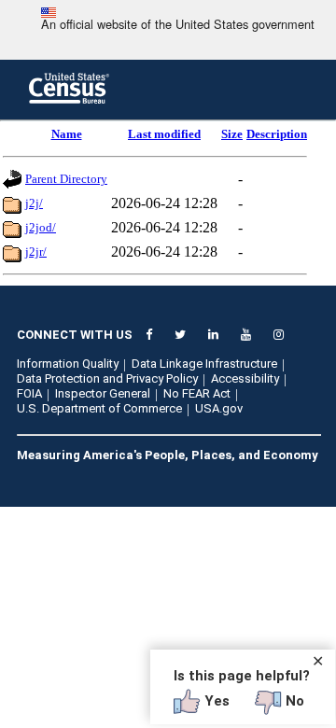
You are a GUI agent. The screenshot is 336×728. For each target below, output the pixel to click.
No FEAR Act (197, 393)
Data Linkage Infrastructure (204, 364)
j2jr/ (36, 252)
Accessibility (245, 378)
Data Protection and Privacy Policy (107, 378)
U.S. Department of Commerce (99, 408)
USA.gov (219, 408)
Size (232, 134)
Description (276, 134)
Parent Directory (66, 179)
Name (66, 134)
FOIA (29, 393)
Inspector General (102, 393)
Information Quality (68, 364)
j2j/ (34, 203)
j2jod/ (40, 227)
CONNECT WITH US (75, 335)
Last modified (164, 134)
